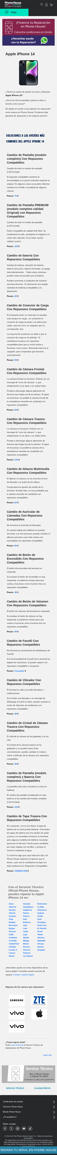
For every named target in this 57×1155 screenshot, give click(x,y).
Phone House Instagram (17, 1128)
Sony (17, 1014)
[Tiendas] (41, 4)
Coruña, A (13, 950)
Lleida (25, 931)
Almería (12, 913)
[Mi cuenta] (46, 4)
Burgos (12, 928)
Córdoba (12, 947)
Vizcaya (40, 944)
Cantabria (13, 938)
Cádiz (11, 935)
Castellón (13, 941)
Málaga (26, 941)
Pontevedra (42, 904)
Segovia (40, 913)
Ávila (11, 919)
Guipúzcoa (27, 910)
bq (17, 1027)
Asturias (12, 916)
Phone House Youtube (24, 1128)
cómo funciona (17, 1045)
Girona (11, 956)
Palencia (26, 953)
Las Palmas (28, 956)
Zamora (40, 947)
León (25, 928)
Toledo (40, 935)
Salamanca (42, 910)
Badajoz (12, 922)
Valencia (40, 938)
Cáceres (12, 931)
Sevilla (40, 916)
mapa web (47, 1055)
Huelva (26, 913)
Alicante (12, 910)
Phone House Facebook (5, 1128)
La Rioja (40, 907)
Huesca (26, 916)
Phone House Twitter (11, 1128)
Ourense (26, 950)
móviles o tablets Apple (23, 974)
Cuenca (12, 953)
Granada (26, 904)
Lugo (25, 935)
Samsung (17, 1000)
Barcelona (13, 925)
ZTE (39, 1000)
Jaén (25, 925)
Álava (11, 904)
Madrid (26, 938)
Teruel (39, 931)
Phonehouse (15, 5)
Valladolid (41, 941)
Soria (39, 919)
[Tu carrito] (51, 4)
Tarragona (41, 922)
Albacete (12, 907)
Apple (39, 1014)
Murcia (26, 944)
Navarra (26, 947)
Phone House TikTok (30, 1128)
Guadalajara (28, 907)
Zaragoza (41, 950)
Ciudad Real (14, 944)
